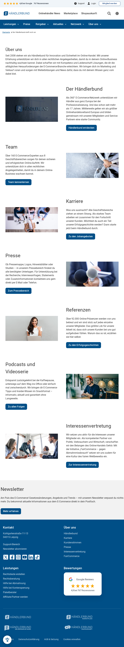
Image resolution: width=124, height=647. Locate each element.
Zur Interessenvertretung (82, 464)
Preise (26, 24)
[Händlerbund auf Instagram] (18, 557)
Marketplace (71, 13)
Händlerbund (71, 533)
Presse (67, 547)
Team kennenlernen (18, 182)
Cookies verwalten (71, 639)
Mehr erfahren (11, 511)
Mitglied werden (109, 3)
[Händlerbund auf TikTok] (37, 557)
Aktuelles (58, 24)
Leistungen (10, 24)
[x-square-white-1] (5, 557)
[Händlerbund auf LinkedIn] (31, 557)
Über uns (93, 24)
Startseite (6, 32)
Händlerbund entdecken (81, 127)
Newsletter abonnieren (15, 548)
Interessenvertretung (74, 551)
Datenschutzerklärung (28, 639)
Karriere (68, 538)
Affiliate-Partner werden (15, 596)
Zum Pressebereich (18, 290)
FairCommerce (71, 556)
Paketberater (9, 592)
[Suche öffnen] (109, 13)
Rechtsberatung (11, 578)
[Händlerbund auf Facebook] (12, 557)
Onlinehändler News (49, 13)
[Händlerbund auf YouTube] (24, 557)
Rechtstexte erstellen (14, 574)
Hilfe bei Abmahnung (14, 583)
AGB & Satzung (51, 639)
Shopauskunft (89, 13)
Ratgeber (41, 24)
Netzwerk (76, 24)
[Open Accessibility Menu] (7, 640)
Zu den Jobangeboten (81, 236)
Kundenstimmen (72, 542)
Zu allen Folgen (16, 406)
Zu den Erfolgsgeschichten (84, 345)
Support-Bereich (11, 544)
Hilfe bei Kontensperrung (16, 587)
